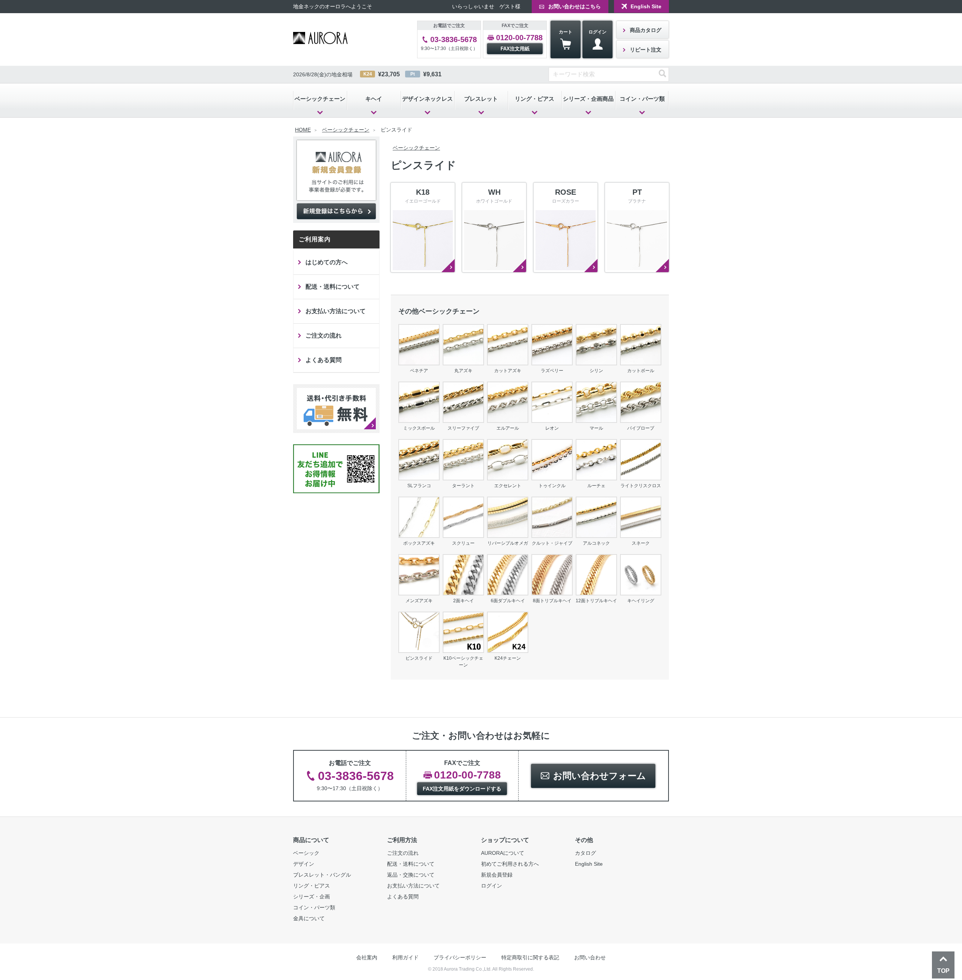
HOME (303, 130)
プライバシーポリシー (460, 957)
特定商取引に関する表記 (530, 957)
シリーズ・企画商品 (588, 98)
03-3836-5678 (453, 39)
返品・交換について (410, 875)
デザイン (303, 864)
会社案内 (366, 957)
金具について (309, 918)
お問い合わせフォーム (599, 776)
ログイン (597, 32)
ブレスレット (481, 98)
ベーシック (306, 853)
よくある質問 (324, 360)
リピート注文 (645, 50)
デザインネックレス (427, 98)
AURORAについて (502, 853)
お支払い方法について (336, 311)
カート (565, 32)
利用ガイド (405, 957)
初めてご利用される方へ (510, 864)
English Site (646, 6)
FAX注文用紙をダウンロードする (462, 789)
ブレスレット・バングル (322, 875)
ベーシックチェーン (320, 98)
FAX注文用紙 (515, 48)
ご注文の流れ (324, 335)
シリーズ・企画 (311, 897)
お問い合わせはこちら (574, 6)
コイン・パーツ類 (642, 98)
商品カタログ (645, 30)
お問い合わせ (590, 957)
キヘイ (373, 98)
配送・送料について (333, 286)
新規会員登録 (497, 875)
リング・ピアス (534, 98)
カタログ (585, 853)
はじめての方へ (327, 262)
